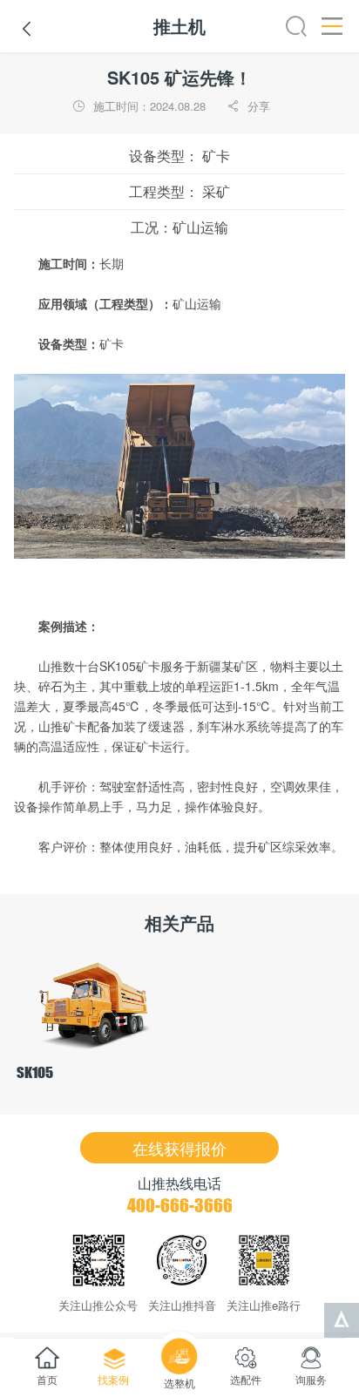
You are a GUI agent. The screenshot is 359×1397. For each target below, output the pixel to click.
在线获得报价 (179, 1147)
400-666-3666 (180, 1205)
